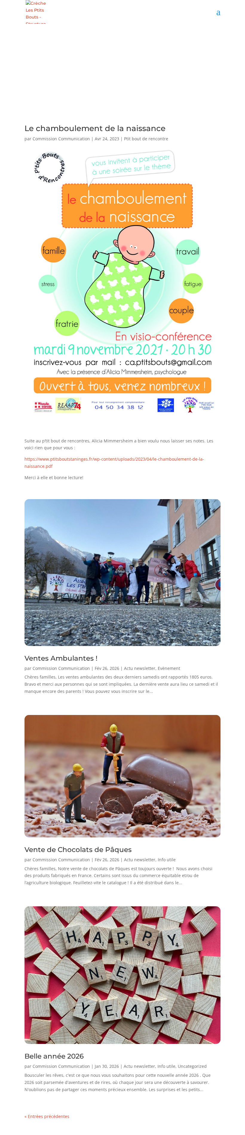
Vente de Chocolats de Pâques (78, 849)
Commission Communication (61, 139)
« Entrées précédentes (46, 1116)
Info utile (167, 859)
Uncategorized (192, 1066)
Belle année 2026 (54, 1056)
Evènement (169, 668)
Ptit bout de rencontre (146, 139)
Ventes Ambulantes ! (60, 658)
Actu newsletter (139, 668)
